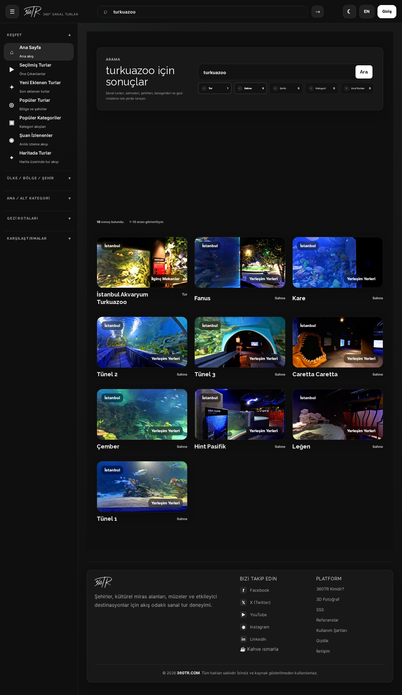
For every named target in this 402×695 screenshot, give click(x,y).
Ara (364, 72)
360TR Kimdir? (330, 588)
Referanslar (327, 619)
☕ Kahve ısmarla (259, 649)
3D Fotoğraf (328, 599)
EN (367, 11)
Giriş (387, 11)
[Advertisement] (240, 163)
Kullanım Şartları (331, 630)
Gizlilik (322, 640)
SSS (320, 609)
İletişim (323, 651)
